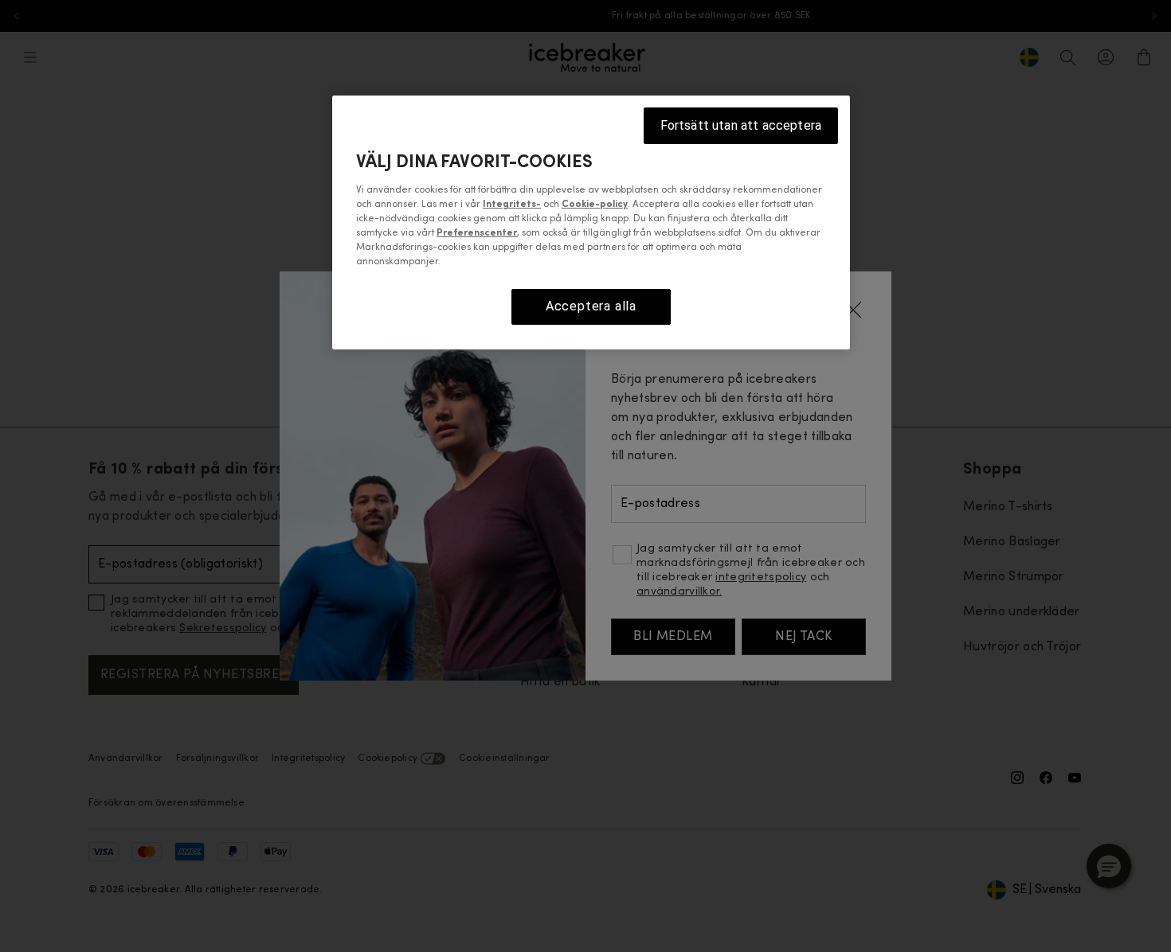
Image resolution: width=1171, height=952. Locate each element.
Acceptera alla (591, 306)
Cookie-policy (595, 204)
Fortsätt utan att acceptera (740, 125)
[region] (591, 222)
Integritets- (512, 204)
